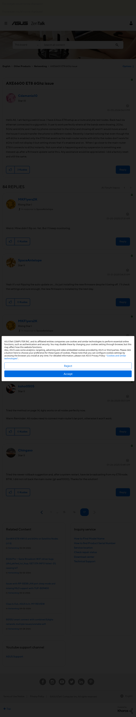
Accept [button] (68, 374)
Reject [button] (68, 366)
